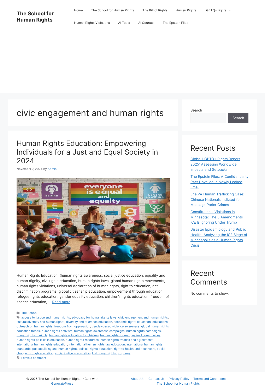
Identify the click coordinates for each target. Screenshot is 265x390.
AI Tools (124, 23)
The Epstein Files (175, 23)
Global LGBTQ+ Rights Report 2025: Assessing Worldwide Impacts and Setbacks (215, 164)
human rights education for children (74, 335)
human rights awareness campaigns (99, 331)
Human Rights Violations (92, 23)
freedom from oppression (72, 326)
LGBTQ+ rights (215, 10)
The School (29, 313)
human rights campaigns (143, 331)
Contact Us (156, 379)
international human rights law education (97, 344)
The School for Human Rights (35, 16)
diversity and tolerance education (89, 321)
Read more (61, 302)
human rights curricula (32, 335)
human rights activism (57, 331)
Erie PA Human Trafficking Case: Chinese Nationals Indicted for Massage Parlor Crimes (217, 199)
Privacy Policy (179, 379)
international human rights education (42, 344)
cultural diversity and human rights (40, 321)
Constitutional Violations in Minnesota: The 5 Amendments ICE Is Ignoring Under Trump (216, 217)
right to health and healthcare (134, 348)
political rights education (95, 348)
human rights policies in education (40, 340)
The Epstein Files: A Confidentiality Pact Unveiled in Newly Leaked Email (219, 181)
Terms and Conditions (209, 379)
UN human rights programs (111, 353)
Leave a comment (33, 358)
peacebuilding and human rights (54, 348)
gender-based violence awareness (116, 326)
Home (78, 10)
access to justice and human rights (45, 317)
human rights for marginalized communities (130, 335)
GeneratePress (62, 383)
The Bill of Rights (154, 10)
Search (196, 110)
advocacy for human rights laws (94, 317)
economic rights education (132, 321)
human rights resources (82, 340)
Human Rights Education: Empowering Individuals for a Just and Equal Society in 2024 (87, 152)
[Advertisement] (132, 64)
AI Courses (146, 23)
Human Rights (186, 10)
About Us (137, 379)
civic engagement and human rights (143, 317)
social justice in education (72, 353)
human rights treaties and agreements (126, 340)
